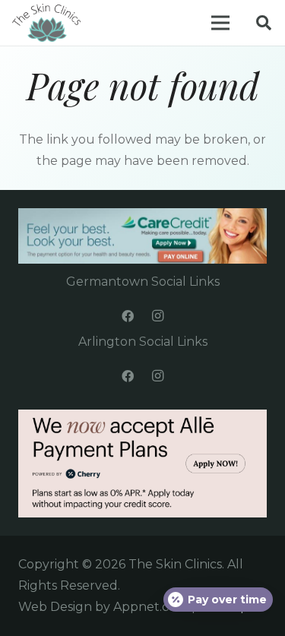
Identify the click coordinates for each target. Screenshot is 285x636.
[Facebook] (127, 316)
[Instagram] (158, 316)
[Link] (46, 23)
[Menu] (220, 23)
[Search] (263, 23)
